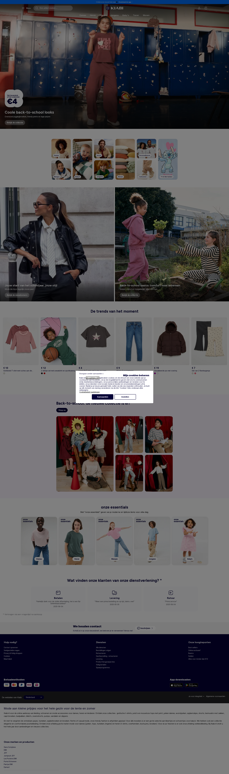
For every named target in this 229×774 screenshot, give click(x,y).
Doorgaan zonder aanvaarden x (91, 374)
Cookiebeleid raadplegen (89, 392)
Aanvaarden (102, 397)
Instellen (125, 397)
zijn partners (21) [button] (92, 378)
